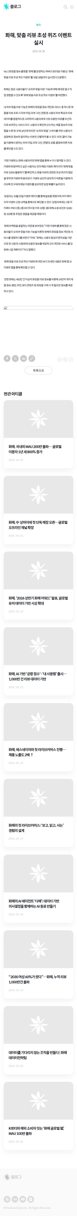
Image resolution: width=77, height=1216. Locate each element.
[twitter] (15, 358)
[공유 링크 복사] (31, 358)
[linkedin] (23, 358)
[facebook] (7, 358)
